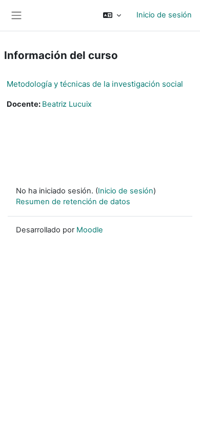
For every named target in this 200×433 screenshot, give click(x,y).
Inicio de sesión (164, 14)
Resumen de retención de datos (73, 201)
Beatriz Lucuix (67, 104)
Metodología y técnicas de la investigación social (95, 84)
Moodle (89, 229)
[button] (112, 15)
